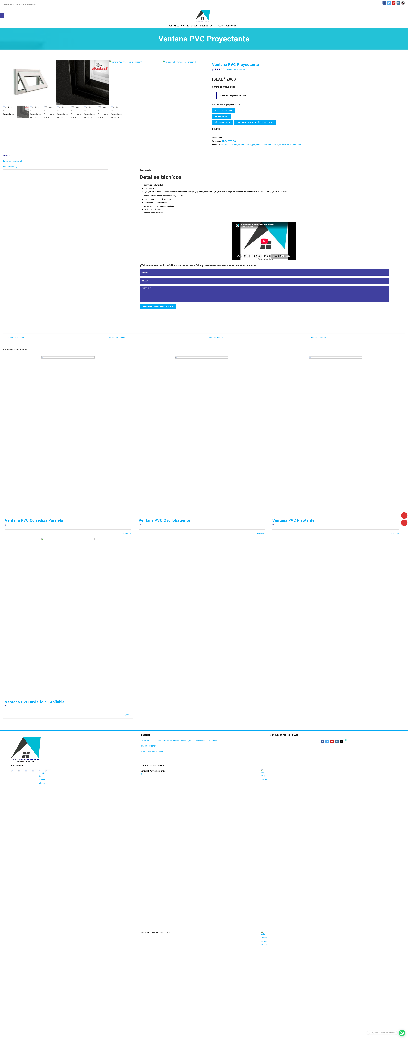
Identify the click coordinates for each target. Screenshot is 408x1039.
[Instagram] (337, 741)
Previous (4, 82)
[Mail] (341, 741)
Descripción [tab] (8, 155)
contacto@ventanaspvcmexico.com (26, 4)
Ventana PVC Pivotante (293, 520)
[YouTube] (332, 741)
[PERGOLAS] (21, 849)
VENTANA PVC (285, 144)
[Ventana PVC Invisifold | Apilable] (68, 617)
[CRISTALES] (35, 849)
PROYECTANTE (244, 144)
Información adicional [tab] (12, 161)
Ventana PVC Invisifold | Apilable (35, 702)
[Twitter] (327, 741)
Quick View (128, 533)
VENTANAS (298, 144)
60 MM (224, 144)
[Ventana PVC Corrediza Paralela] (68, 436)
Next (194, 82)
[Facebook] (322, 741)
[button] (402, 1033)
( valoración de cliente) (235, 69)
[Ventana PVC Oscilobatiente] (202, 436)
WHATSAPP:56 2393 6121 (152, 751)
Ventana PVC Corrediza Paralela (34, 520)
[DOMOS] (28, 849)
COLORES (216, 129)
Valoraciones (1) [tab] (10, 166)
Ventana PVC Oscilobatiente (164, 520)
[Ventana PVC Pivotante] (335, 436)
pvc (253, 144)
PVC (235, 141)
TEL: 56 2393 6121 (148, 746)
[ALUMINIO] (41, 849)
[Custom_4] (345, 740)
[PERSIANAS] (14, 849)
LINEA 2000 (227, 141)
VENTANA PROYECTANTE (267, 144)
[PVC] (48, 849)
